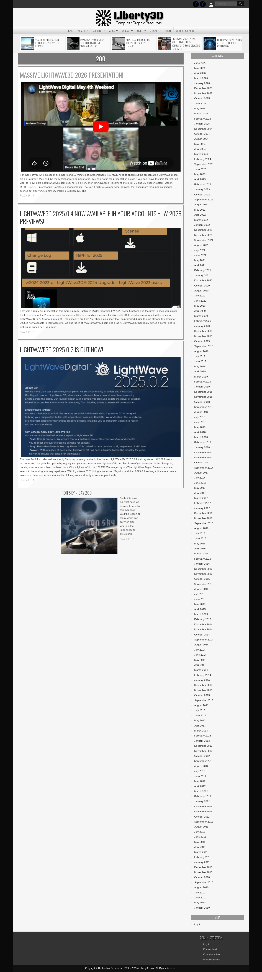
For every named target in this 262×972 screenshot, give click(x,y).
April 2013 (200, 725)
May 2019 (200, 366)
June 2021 (200, 255)
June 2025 (200, 103)
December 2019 (203, 331)
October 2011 (202, 816)
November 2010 (203, 872)
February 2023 (202, 184)
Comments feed (212, 954)
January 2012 (202, 801)
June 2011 (200, 836)
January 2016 (202, 563)
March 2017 (201, 498)
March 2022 (201, 219)
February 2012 (202, 796)
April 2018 (200, 432)
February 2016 (202, 558)
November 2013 (203, 690)
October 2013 (202, 695)
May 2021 (200, 260)
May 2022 (200, 209)
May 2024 (200, 144)
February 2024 (202, 159)
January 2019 (202, 386)
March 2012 (201, 791)
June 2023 (200, 169)
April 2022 (200, 214)
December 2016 (203, 513)
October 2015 (202, 578)
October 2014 (202, 634)
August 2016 (201, 528)
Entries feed (210, 949)
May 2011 (199, 842)
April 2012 (200, 786)
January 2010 (202, 907)
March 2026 (201, 78)
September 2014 (203, 639)
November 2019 (203, 336)
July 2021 (199, 250)
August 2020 (201, 290)
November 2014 (203, 629)
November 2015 (203, 573)
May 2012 (200, 781)
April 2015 (200, 609)
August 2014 (201, 644)
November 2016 (203, 518)
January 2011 (202, 862)
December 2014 (203, 624)
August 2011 (201, 826)
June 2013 (200, 715)
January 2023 (202, 189)
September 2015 (203, 584)
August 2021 (201, 245)
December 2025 (203, 88)
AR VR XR (82, 30)
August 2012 (201, 766)
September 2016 (203, 523)
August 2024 (201, 138)
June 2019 (200, 361)
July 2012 (199, 771)
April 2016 (200, 548)
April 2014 (200, 664)
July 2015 (199, 594)
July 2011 (199, 831)
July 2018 (199, 417)
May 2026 (200, 68)
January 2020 (202, 326)
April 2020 (200, 310)
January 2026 (202, 83)
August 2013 (201, 705)
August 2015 (201, 589)
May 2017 (200, 487)
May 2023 (200, 174)
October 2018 (202, 401)
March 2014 (201, 669)
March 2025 (201, 113)
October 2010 (202, 877)
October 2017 (202, 462)
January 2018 (202, 447)
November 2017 (203, 457)
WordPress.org (211, 959)
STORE (139, 30)
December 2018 (203, 391)
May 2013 (200, 720)
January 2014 (202, 680)
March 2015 (201, 614)
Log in (197, 924)
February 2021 (202, 270)
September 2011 (203, 821)
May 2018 (200, 427)
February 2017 (202, 502)
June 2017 (200, 482)
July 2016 (199, 533)
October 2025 (202, 98)
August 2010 (201, 887)
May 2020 (200, 305)
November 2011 (203, 811)
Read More (26, 195)
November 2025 (203, 93)
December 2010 (203, 867)
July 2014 (199, 649)
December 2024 (203, 128)
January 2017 (202, 508)
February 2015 (202, 619)
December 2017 (203, 452)
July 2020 (199, 295)
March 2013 (201, 730)
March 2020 (201, 315)
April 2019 (200, 371)
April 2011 (200, 847)
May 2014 (200, 659)
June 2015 (200, 599)
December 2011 (203, 806)
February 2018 (202, 442)
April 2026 (200, 73)
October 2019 (202, 341)
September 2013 (203, 700)
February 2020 (202, 320)
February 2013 (202, 735)
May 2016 (200, 543)
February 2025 (202, 118)
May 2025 (200, 108)
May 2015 (200, 604)
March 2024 (201, 153)
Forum (168, 30)
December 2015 (203, 568)
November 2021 (203, 235)
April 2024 (200, 149)
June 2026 (200, 62)
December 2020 (203, 280)
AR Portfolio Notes (185, 30)
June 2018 (200, 422)
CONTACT (126, 30)
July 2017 (199, 477)
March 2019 (201, 376)
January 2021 (202, 275)
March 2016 (201, 553)
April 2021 (200, 265)
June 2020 (200, 300)
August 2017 (201, 472)
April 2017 (200, 493)
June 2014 (200, 654)
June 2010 (200, 897)
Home (70, 30)
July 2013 (199, 710)
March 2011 (201, 851)
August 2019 (201, 351)
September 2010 (203, 882)
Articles (97, 30)
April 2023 (200, 179)
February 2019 (202, 381)
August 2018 (201, 411)
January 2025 (202, 123)
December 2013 (203, 685)
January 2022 (202, 224)
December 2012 (203, 745)
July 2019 (199, 356)
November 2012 (203, 750)
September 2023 (203, 164)
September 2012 (203, 760)
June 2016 (200, 538)
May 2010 (200, 902)
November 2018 (203, 396)
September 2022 (203, 199)
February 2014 (202, 675)
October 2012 (202, 755)
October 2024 (202, 133)
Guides (112, 30)
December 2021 (203, 229)
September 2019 (203, 346)
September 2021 (203, 240)
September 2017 (203, 467)
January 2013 (202, 740)
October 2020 (202, 285)
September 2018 (203, 406)
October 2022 (202, 194)
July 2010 (199, 892)
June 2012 (200, 776)
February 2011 (202, 857)
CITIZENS (153, 30)
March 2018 (201, 437)
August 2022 (201, 204)
